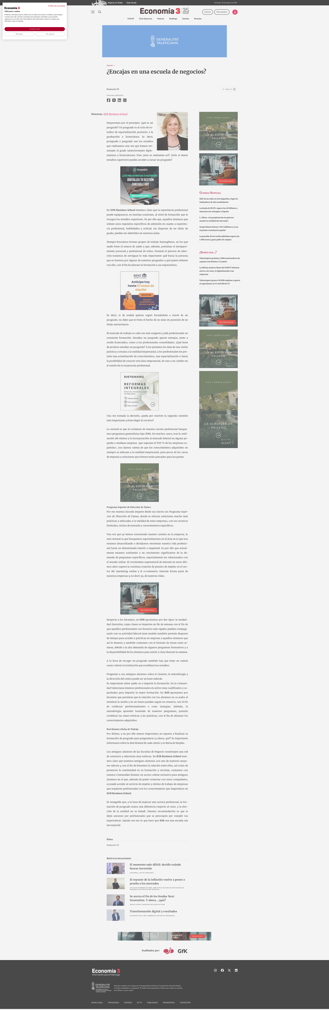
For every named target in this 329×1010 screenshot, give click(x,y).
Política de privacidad (56, 6)
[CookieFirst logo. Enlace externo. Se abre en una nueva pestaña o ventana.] (12, 8)
